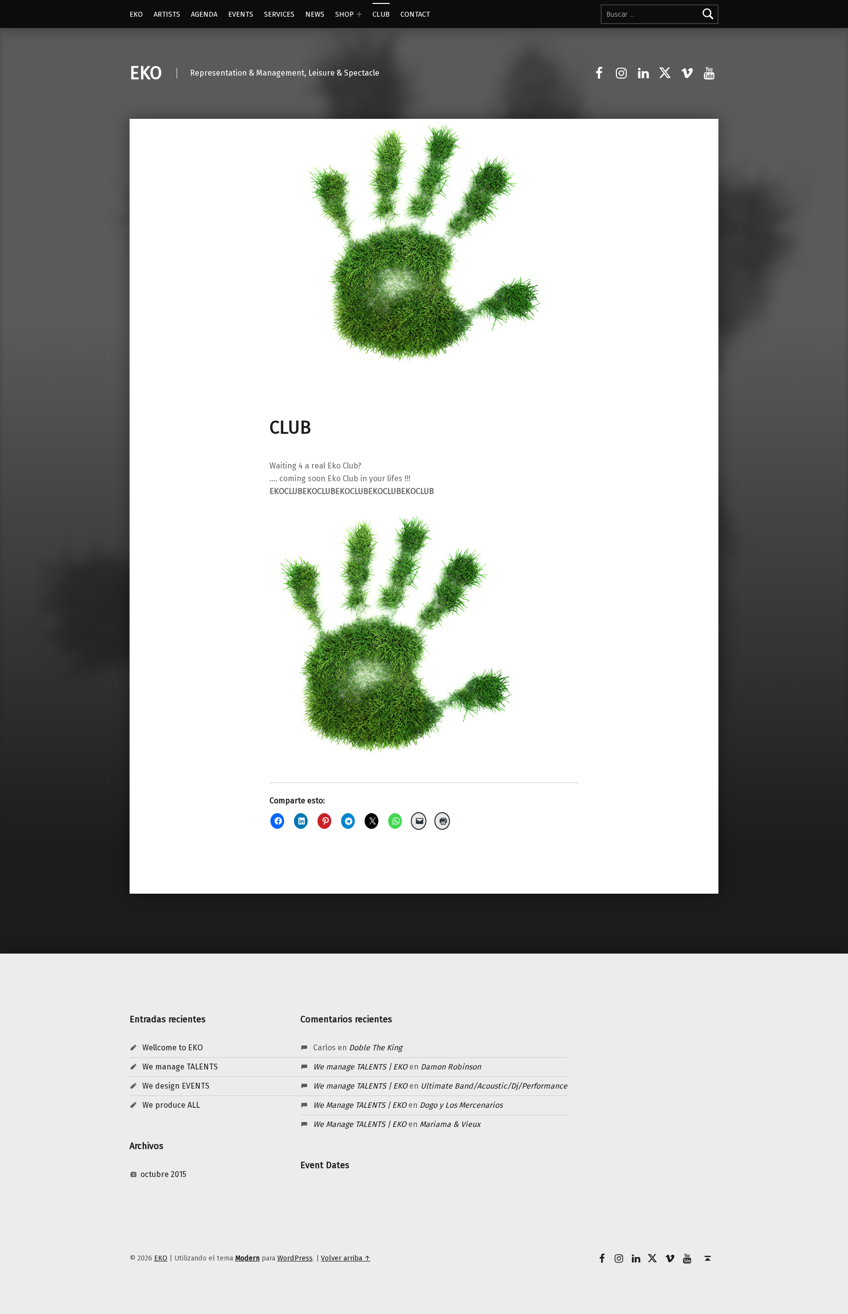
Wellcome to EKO (172, 1047)
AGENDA (204, 14)
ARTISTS (167, 14)
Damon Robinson (451, 1066)
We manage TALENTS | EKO (360, 1066)
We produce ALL (171, 1105)
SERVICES (279, 14)
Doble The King (375, 1047)
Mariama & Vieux (450, 1124)
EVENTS (240, 14)
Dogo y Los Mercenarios (461, 1105)
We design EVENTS (176, 1086)
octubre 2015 (163, 1174)
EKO (136, 14)
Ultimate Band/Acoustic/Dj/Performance (494, 1086)
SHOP (344, 14)
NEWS (314, 14)
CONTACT (415, 14)
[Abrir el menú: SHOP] (359, 14)
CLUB (381, 14)
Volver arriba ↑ (346, 1258)
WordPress (295, 1258)
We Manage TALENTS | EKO (359, 1105)
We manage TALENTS (180, 1066)
